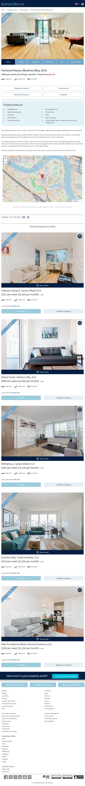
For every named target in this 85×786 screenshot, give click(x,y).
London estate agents (51, 713)
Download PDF (76, 62)
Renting (4, 698)
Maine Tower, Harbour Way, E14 (18, 377)
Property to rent (12, 10)
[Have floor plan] (80, 236)
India (3, 744)
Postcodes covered (50, 719)
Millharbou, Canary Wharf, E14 (17, 464)
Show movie (44, 285)
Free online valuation (9, 713)
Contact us (47, 691)
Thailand (5, 759)
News (46, 693)
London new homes (8, 701)
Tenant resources (7, 706)
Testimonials (48, 706)
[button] (42, 176)
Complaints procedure (9, 731)
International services (9, 704)
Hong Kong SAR (7, 741)
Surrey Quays (24, 10)
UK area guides (49, 721)
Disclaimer (5, 724)
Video (21, 62)
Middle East (5, 751)
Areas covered (49, 716)
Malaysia (5, 749)
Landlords (5, 696)
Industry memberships (9, 719)
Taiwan (4, 757)
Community (6, 729)
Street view (49, 62)
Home (3, 10)
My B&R (46, 698)
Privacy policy (6, 721)
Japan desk (5, 769)
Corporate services (8, 766)
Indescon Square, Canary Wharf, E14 (21, 290)
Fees (3, 709)
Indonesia (5, 746)
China (4, 739)
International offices (8, 736)
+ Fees (39, 74)
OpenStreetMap (77, 199)
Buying (4, 693)
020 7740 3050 (15, 217)
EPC (62, 62)
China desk (5, 772)
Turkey (4, 762)
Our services (6, 726)
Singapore (5, 754)
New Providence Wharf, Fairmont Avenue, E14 (26, 644)
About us (47, 696)
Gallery (8, 62)
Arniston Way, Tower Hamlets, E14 (20, 557)
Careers (46, 701)
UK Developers (49, 709)
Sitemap (47, 704)
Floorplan (35, 62)
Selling (4, 691)
